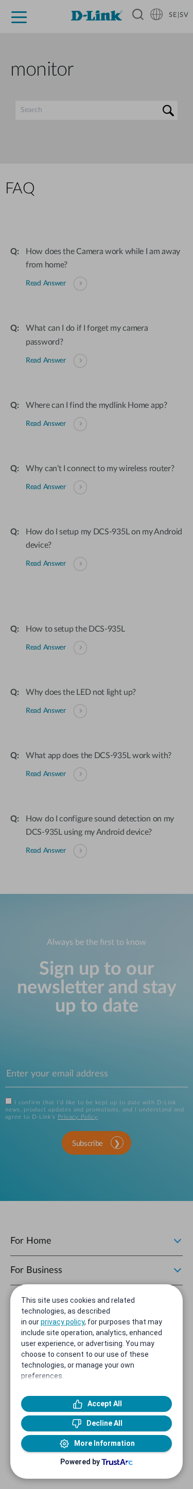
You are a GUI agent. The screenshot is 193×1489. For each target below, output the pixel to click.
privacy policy (62, 1322)
